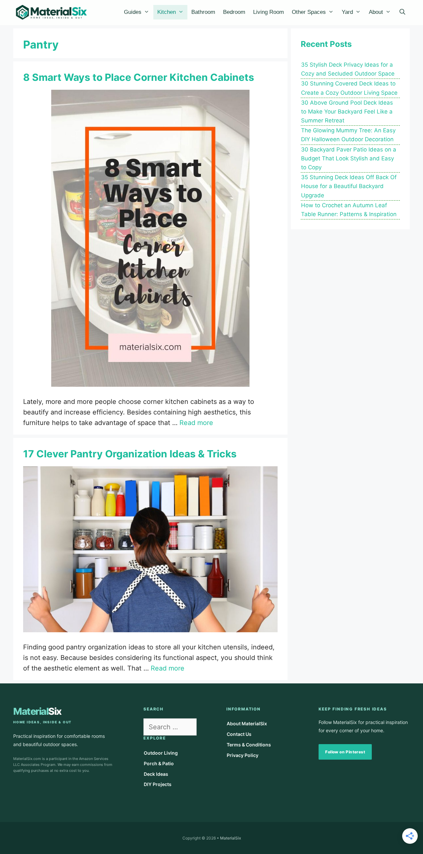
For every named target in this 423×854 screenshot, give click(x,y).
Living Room (268, 12)
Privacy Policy (242, 755)
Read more (196, 423)
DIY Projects (158, 784)
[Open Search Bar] (402, 12)
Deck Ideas (156, 774)
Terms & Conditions (249, 744)
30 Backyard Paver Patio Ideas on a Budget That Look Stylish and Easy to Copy (348, 158)
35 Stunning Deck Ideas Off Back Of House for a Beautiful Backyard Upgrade (349, 186)
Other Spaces (309, 12)
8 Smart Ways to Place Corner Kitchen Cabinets (138, 77)
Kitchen (166, 12)
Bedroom (234, 12)
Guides (132, 12)
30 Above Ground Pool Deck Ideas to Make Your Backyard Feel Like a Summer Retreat (347, 111)
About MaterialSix (247, 723)
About (376, 12)
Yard (347, 12)
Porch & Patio (159, 763)
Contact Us (239, 734)
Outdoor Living (161, 753)
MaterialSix (230, 838)
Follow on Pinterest (345, 751)
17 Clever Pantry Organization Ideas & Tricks (130, 454)
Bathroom (203, 12)
